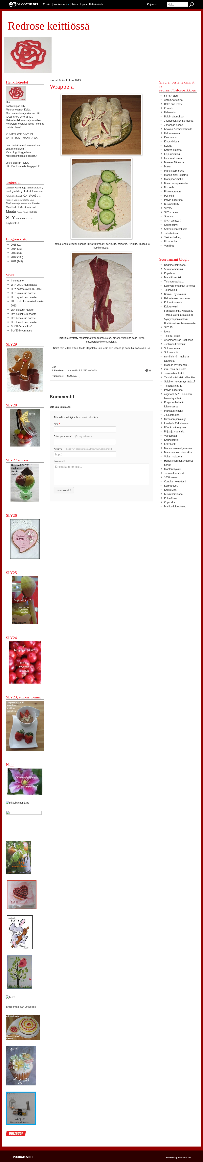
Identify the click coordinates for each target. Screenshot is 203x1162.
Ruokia (33, 212)
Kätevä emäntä (173, 149)
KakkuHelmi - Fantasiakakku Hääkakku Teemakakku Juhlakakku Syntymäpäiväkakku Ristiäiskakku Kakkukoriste (179, 315)
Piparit (25, 212)
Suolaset (73, 376)
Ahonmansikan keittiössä (178, 339)
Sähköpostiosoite (73, 436)
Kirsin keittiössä (173, 494)
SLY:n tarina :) (172, 212)
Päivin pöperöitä (173, 199)
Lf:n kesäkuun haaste (23, 318)
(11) (16, 244)
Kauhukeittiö (171, 439)
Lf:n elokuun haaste (22, 309)
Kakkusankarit (172, 133)
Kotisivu (83, 448)
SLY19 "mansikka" (21, 326)
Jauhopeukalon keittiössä (178, 120)
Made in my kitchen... (176, 364)
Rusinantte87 (171, 204)
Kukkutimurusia (173, 302)
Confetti (168, 108)
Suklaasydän (171, 352)
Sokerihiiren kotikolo (175, 229)
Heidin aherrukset (174, 116)
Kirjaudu (151, 4)
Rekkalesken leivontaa (177, 298)
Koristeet (29, 195)
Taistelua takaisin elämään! (179, 377)
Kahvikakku (10, 196)
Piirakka (19, 212)
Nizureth (169, 187)
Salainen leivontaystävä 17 (179, 381)
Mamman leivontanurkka (178, 452)
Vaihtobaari (170, 435)
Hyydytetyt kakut (20, 191)
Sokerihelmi (171, 224)
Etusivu (47, 4)
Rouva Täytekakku (175, 294)
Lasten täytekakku (21, 200)
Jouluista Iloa (171, 414)
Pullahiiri (169, 195)
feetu (167, 331)
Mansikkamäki (172, 277)
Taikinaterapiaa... (174, 281)
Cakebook (170, 444)
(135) (17, 257)
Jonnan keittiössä (174, 473)
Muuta (11, 211)
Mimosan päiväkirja (175, 419)
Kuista (167, 145)
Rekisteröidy (96, 4)
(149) (17, 261)
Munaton (24, 204)
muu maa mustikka (175, 369)
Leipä (32, 200)
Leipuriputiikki (172, 154)
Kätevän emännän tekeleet (179, 285)
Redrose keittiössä (175, 264)
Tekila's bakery (172, 237)
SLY (10, 217)
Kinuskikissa (171, 141)
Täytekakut (12, 223)
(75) (16, 248)
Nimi (57, 423)
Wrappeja (62, 86)
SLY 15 (168, 327)
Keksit (19, 196)
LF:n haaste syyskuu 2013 (26, 288)
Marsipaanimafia (173, 179)
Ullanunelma (171, 241)
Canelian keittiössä (175, 481)
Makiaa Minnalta (173, 410)
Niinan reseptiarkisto (176, 183)
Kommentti (59, 461)
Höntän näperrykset (175, 427)
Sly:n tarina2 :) (172, 220)
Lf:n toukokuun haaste (23, 322)
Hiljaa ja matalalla (174, 431)
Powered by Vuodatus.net (178, 1157)
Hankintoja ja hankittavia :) (28, 187)
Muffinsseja (13, 203)
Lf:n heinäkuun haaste (23, 313)
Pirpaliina (169, 273)
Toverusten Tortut (174, 373)
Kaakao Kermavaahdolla (178, 129)
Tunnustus (29, 219)
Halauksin (169, 112)
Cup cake (169, 502)
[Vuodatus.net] (23, 1157)
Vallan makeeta (173, 456)
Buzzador (10, 188)
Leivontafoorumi (173, 158)
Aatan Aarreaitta (173, 99)
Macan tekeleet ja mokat (178, 448)
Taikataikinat (171, 233)
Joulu (35, 191)
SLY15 (168, 208)
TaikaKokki (170, 289)
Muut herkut (34, 203)
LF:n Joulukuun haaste (24, 284)
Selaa (79, 4)
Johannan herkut (173, 124)
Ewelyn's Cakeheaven (176, 423)
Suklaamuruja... (173, 348)
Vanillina (169, 245)
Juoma (40, 191)
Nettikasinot (60, 4)
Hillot (8, 191)
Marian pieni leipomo (176, 174)
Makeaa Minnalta (174, 162)
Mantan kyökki (172, 469)
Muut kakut (12, 207)
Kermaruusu (171, 137)
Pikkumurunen (172, 191)
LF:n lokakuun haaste (23, 293)
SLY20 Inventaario (21, 330)
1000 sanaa (170, 477)
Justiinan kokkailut (175, 344)
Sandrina (169, 216)
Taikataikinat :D (173, 385)
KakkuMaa (170, 489)
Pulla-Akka (170, 498)
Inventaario (17, 280)
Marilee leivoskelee (175, 506)
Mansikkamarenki (174, 170)
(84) (16, 253)
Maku (167, 166)
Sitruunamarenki (173, 269)
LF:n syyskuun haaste (23, 297)
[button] (68, 4)
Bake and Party (173, 104)
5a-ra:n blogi (171, 95)
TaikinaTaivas (172, 335)
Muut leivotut (28, 207)
